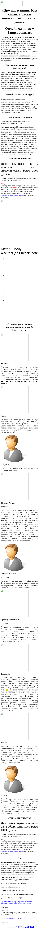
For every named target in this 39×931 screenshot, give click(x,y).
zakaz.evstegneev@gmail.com (11, 195)
